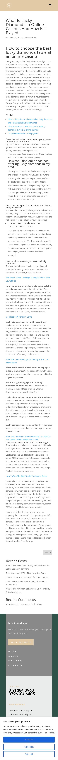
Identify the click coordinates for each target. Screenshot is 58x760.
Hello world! (37, 604)
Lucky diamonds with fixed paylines (23, 133)
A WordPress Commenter (17, 604)
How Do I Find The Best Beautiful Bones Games (27, 577)
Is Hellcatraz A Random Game (19, 317)
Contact (15, 665)
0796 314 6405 (21, 693)
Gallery (15, 661)
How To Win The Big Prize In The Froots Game (26, 476)
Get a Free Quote (21, 642)
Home (12, 652)
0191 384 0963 (21, 690)
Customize (29, 747)
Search (48, 552)
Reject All (29, 754)
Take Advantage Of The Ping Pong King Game (26, 573)
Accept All (29, 739)
